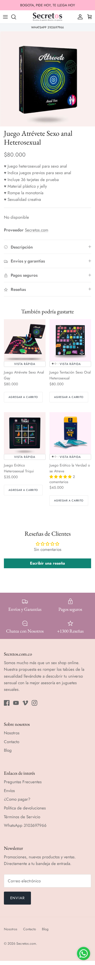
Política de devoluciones (25, 808)
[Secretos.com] (47, 17)
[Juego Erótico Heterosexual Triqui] (25, 433)
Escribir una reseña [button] (47, 563)
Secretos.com (36, 230)
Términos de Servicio (22, 817)
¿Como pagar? (17, 799)
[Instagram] (34, 703)
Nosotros (11, 733)
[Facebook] (7, 703)
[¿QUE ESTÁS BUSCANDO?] (16, 16)
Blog (8, 750)
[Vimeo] (25, 703)
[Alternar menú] (5, 16)
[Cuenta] (79, 16)
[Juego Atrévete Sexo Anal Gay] (25, 340)
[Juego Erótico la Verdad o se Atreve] (70, 433)
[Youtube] (16, 703)
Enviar (17, 898)
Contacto (11, 742)
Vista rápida (25, 364)
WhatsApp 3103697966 (25, 825)
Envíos (9, 791)
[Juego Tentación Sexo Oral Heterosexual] (70, 340)
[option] (47, 78)
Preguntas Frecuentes (23, 782)
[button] (61, 476)
